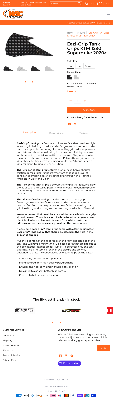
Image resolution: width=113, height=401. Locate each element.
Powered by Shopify (56, 391)
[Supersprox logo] (71, 310)
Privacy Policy (10, 360)
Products (80, 32)
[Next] (32, 82)
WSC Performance (53, 386)
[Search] (79, 3)
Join (103, 347)
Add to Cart (89, 110)
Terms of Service (11, 355)
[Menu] (108, 13)
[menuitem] (90, 3)
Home (70, 32)
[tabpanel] (56, 211)
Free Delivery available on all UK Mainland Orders (88, 23)
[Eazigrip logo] (24, 310)
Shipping (7, 340)
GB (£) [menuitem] (107, 4)
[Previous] (25, 82)
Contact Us (8, 335)
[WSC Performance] (13, 13)
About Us (8, 350)
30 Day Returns (11, 345)
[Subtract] (70, 100)
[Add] (84, 100)
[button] (69, 124)
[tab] (29, 133)
